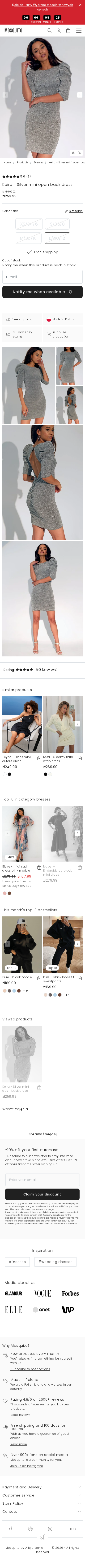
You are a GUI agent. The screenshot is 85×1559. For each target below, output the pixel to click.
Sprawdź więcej (43, 1134)
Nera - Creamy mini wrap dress (58, 759)
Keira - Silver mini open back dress (15, 1089)
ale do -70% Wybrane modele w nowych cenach (43, 6)
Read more (18, 1444)
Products (22, 162)
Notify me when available (39, 292)
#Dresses (17, 1261)
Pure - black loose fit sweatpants (58, 979)
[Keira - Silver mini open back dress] (69, 366)
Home (7, 162)
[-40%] (22, 833)
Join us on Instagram (26, 1466)
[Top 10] (22, 944)
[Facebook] (10, 1528)
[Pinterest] (30, 1528)
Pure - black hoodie (17, 977)
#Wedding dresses (55, 1261)
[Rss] (72, 1528)
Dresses (38, 162)
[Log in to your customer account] (59, 30)
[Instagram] (50, 1528)
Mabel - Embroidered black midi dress (57, 870)
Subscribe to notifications (30, 1369)
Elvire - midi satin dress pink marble (16, 868)
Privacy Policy (65, 1218)
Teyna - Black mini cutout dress (16, 759)
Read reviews (20, 1415)
